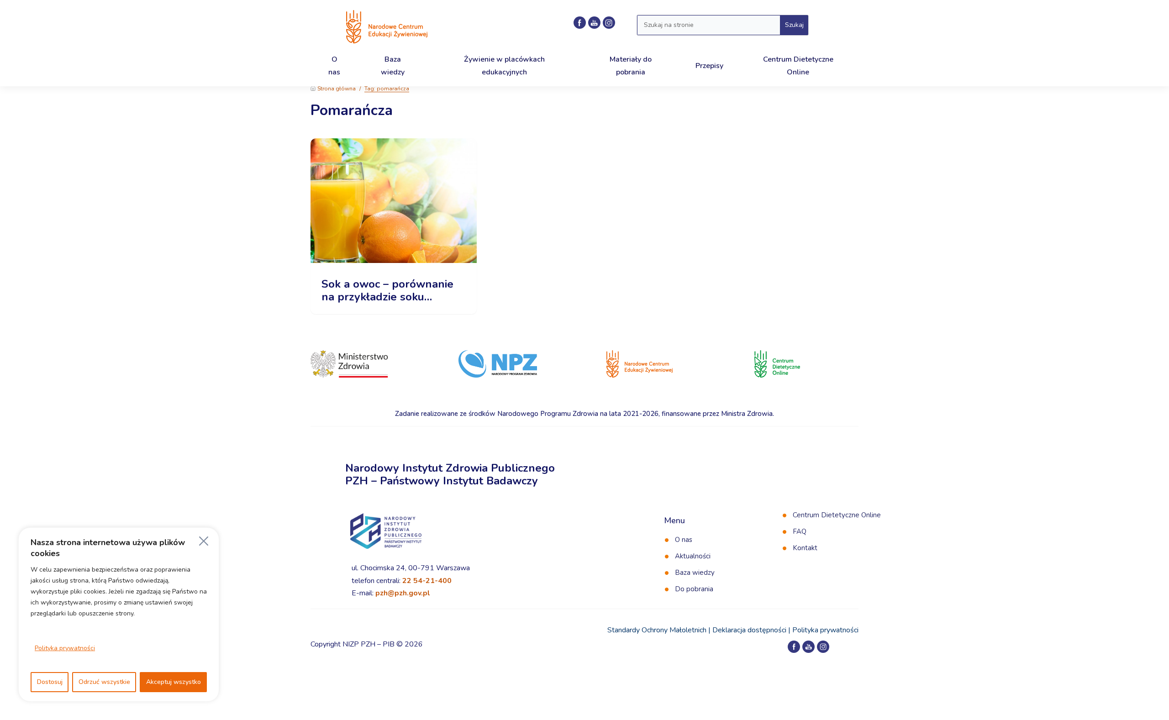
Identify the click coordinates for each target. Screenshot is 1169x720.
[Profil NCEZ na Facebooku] (580, 22)
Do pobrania (694, 589)
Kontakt (805, 547)
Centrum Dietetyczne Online (837, 515)
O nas (683, 539)
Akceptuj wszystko (173, 682)
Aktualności (693, 556)
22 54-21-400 (427, 581)
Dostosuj (50, 682)
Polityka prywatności (65, 648)
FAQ (799, 531)
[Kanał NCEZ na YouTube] (594, 22)
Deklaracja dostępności (749, 630)
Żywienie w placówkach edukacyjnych (504, 65)
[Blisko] (203, 541)
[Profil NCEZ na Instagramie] (609, 22)
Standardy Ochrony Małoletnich (656, 630)
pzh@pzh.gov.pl (402, 593)
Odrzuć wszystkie (104, 682)
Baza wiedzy (695, 572)
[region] (118, 614)
